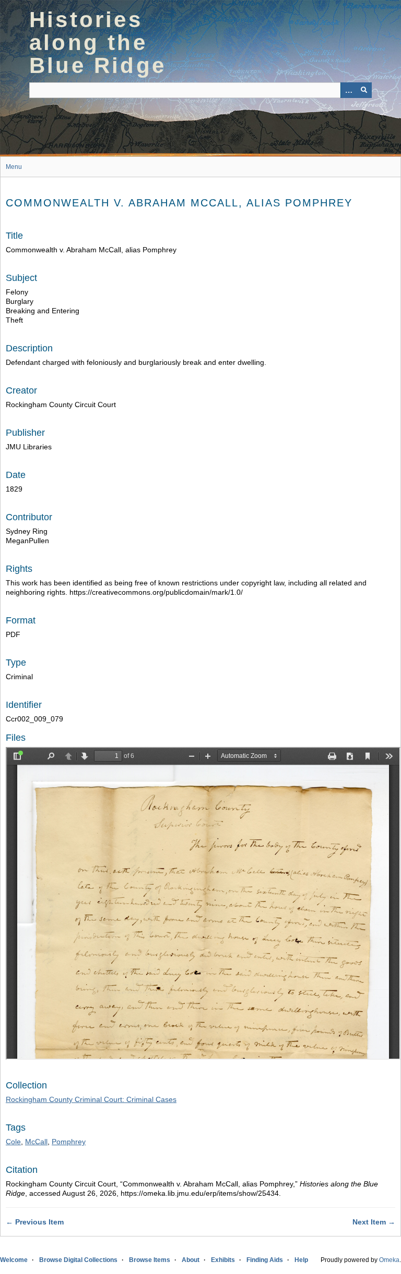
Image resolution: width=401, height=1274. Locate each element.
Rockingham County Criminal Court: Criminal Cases (91, 1099)
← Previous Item (35, 1222)
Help (301, 1260)
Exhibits (223, 1260)
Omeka (389, 1260)
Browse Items (149, 1260)
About (190, 1260)
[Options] (348, 90)
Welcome (14, 1260)
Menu (14, 166)
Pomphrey (69, 1141)
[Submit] (364, 90)
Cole (13, 1141)
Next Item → (373, 1222)
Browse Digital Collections (78, 1260)
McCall (36, 1141)
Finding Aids (264, 1260)
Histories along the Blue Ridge (97, 42)
